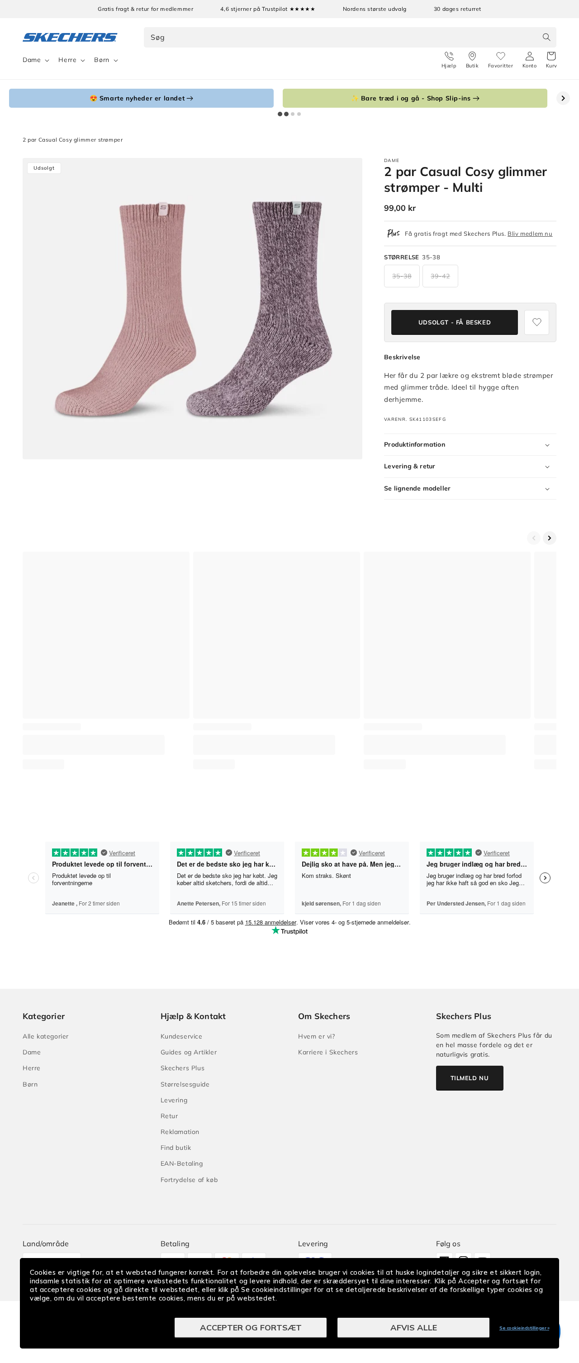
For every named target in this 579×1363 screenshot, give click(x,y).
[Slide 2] (286, 114)
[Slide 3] (292, 114)
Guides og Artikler (189, 1052)
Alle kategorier (46, 1036)
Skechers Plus (183, 1068)
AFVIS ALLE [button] (413, 1327)
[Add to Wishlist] (536, 322)
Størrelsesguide (185, 1084)
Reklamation (180, 1132)
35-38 (402, 276)
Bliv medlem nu (530, 233)
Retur (169, 1116)
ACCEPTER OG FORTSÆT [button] (251, 1327)
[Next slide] (563, 98)
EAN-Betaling (182, 1163)
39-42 (440, 276)
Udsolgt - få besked (454, 322)
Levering (174, 1100)
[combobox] (350, 37)
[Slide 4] (299, 114)
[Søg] (546, 37)
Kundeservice (182, 1036)
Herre (67, 60)
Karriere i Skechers (328, 1052)
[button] (551, 60)
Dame (32, 60)
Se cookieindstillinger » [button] (524, 1328)
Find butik (176, 1148)
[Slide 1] (280, 114)
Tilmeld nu (470, 1078)
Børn (101, 60)
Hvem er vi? (316, 1036)
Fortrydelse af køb (189, 1180)
